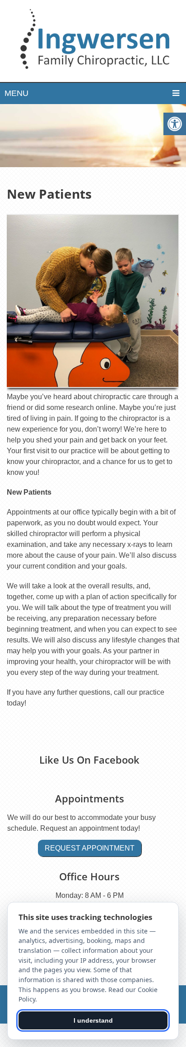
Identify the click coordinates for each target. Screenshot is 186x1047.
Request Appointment (90, 848)
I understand (93, 1020)
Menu (16, 93)
